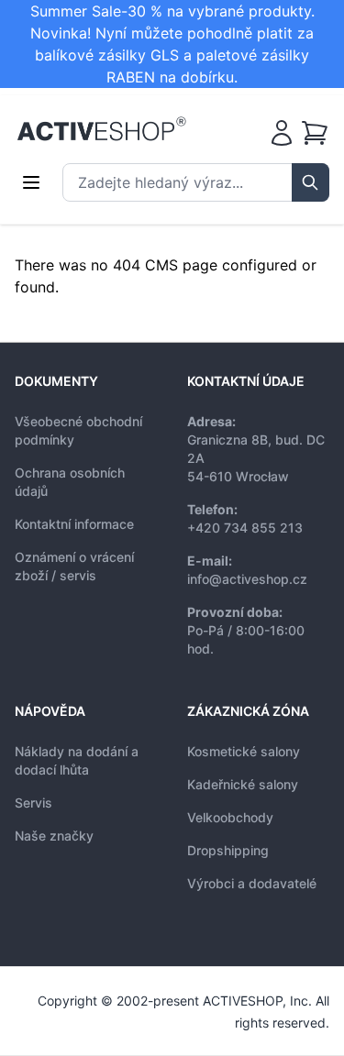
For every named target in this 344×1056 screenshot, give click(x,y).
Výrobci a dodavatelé (251, 883)
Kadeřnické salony (242, 784)
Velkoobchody (230, 817)
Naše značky (54, 835)
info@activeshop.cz (247, 579)
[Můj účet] (281, 133)
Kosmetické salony (243, 751)
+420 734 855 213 (245, 527)
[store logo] (101, 129)
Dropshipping (228, 850)
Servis (33, 802)
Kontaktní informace (74, 524)
